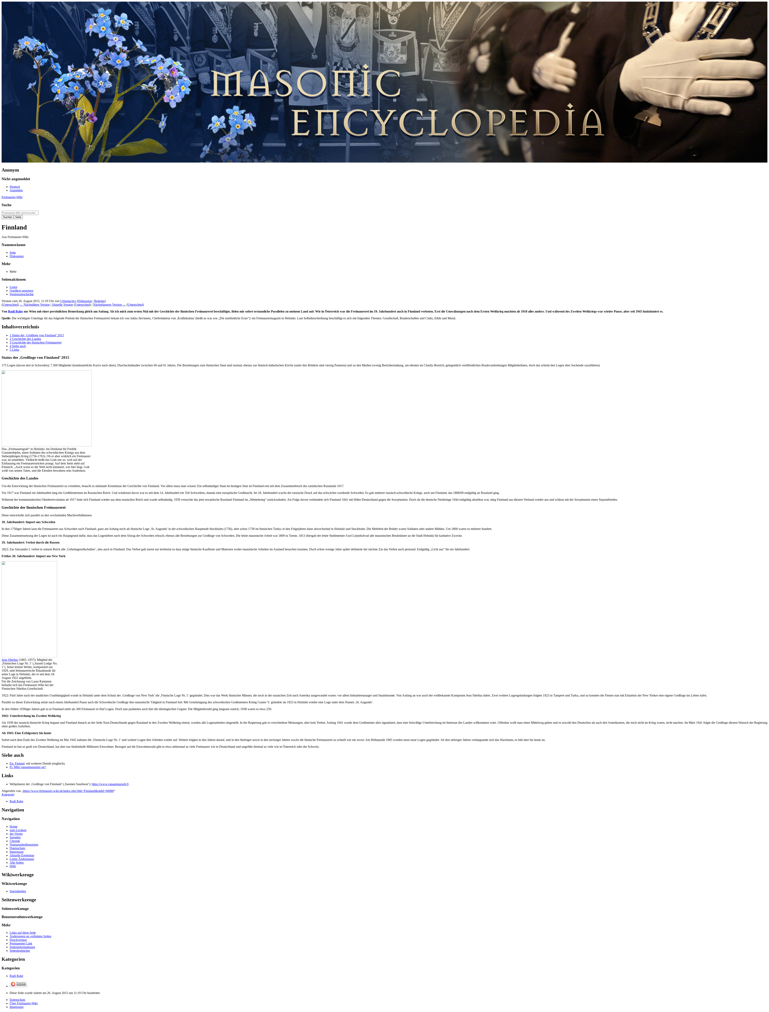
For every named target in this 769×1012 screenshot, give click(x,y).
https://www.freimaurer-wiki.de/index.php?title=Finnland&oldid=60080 (68, 791)
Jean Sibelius (10, 659)
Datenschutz (17, 999)
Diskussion (85, 301)
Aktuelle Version (62, 304)
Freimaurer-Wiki (12, 197)
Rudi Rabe (15, 311)
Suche (6, 205)
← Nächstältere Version (35, 304)
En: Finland (17, 763)
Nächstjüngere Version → (109, 304)
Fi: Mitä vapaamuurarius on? (28, 767)
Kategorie (8, 794)
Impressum (16, 1007)
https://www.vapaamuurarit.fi (110, 784)
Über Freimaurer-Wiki (24, 1003)
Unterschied (10, 304)
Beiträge (99, 301)
